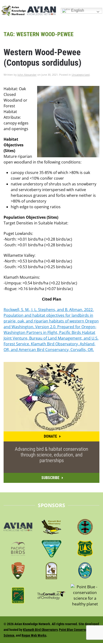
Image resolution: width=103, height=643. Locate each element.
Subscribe (50, 477)
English (77, 10)
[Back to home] (28, 10)
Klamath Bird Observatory (40, 630)
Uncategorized (81, 74)
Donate (50, 436)
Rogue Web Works (34, 635)
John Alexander (27, 74)
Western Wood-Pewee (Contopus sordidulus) (42, 57)
